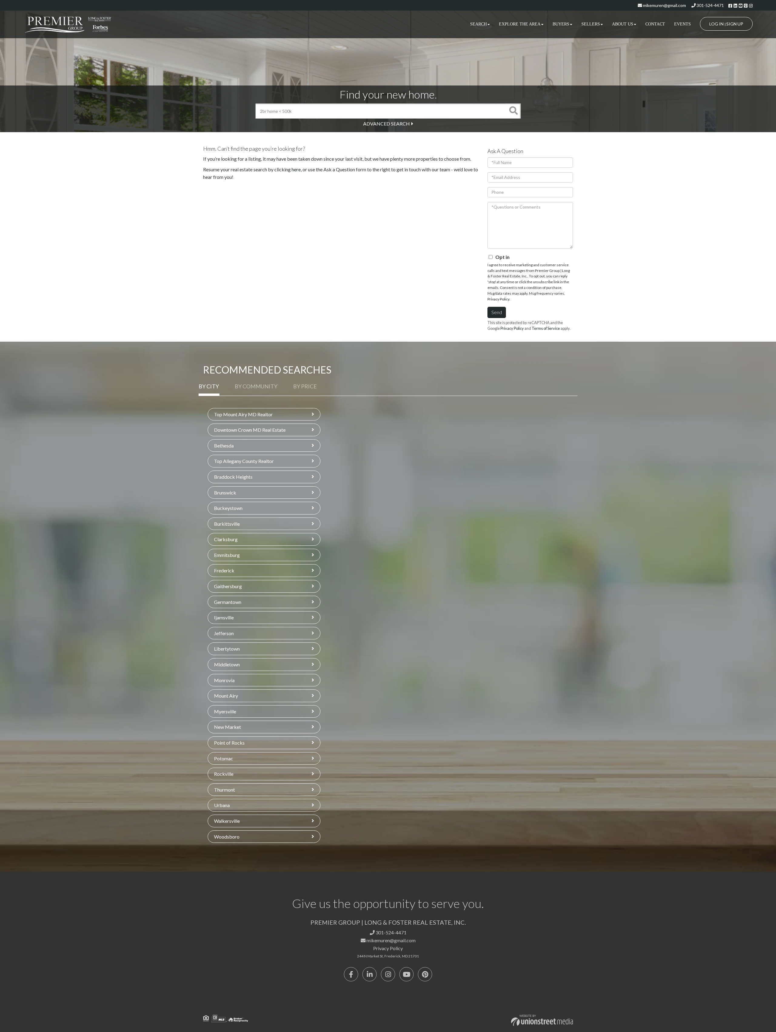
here (296, 169)
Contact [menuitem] (655, 24)
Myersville (225, 711)
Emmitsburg (227, 555)
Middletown (227, 664)
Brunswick (225, 492)
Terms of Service (546, 328)
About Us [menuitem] (622, 24)
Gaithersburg (228, 586)
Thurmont (224, 789)
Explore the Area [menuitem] (519, 24)
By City (209, 386)
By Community (256, 386)
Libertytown (227, 649)
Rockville (223, 774)
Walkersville (227, 821)
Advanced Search (386, 123)
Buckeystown (228, 508)
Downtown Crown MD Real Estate (250, 430)
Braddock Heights (233, 477)
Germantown (227, 602)
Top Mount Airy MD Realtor (243, 414)
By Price (305, 386)
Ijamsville (224, 617)
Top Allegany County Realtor (244, 461)
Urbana (222, 805)
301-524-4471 (710, 5)
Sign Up (734, 23)
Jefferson (224, 633)
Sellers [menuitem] (590, 24)
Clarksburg (226, 539)
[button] (513, 111)
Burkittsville (227, 524)
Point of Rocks (229, 743)
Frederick (224, 570)
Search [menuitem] (478, 24)
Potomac (223, 758)
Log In (716, 23)
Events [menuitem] (682, 24)
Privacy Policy (498, 299)
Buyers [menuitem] (561, 24)
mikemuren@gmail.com (664, 5)
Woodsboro (226, 836)
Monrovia (224, 680)
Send (496, 312)
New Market (227, 727)
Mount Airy (226, 696)
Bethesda (224, 445)
